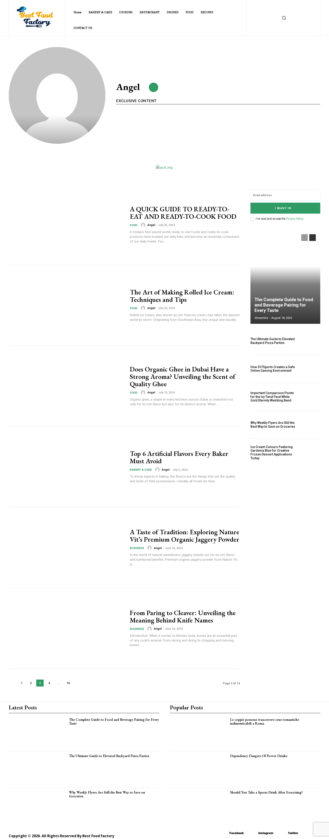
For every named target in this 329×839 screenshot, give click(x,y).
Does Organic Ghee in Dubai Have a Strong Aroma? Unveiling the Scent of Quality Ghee (182, 376)
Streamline (261, 318)
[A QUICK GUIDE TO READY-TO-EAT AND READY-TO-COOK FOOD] (66, 224)
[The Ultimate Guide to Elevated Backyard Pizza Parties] (309, 341)
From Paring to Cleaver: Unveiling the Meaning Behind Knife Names (183, 616)
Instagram (265, 833)
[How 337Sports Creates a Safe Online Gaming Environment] (309, 369)
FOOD (133, 225)
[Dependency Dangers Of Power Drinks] (200, 769)
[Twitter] (281, 833)
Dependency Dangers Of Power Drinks (258, 755)
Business (137, 548)
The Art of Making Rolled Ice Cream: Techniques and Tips (182, 296)
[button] (284, 18)
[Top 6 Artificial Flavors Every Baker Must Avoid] (66, 467)
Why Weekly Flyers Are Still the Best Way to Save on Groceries (272, 424)
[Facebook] (223, 833)
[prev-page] (12, 683)
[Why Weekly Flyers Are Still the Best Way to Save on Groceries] (309, 424)
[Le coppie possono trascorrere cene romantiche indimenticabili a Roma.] (200, 733)
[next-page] (77, 683)
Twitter (293, 833)
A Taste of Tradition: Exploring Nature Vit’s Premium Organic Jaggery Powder (184, 536)
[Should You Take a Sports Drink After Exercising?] (200, 805)
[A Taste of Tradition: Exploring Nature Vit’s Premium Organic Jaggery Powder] (66, 547)
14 (68, 683)
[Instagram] (252, 833)
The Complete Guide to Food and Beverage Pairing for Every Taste (283, 305)
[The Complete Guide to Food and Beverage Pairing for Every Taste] (285, 277)
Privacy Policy (294, 218)
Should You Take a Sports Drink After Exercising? (266, 792)
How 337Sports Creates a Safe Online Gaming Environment (272, 369)
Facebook (236, 833)
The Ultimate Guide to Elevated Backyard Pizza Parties (272, 341)
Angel (151, 225)
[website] (153, 87)
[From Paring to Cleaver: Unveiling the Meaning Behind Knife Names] (66, 628)
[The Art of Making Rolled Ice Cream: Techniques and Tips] (66, 305)
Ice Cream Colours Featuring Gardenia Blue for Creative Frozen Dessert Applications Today (271, 452)
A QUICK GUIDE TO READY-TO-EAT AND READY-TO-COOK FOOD (183, 213)
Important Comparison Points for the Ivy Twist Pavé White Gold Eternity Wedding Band (272, 396)
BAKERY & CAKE (141, 469)
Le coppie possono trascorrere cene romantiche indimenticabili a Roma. (264, 721)
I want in (283, 208)
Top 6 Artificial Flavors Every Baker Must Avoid (179, 457)
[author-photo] (144, 225)
